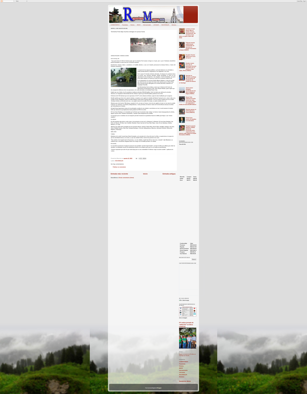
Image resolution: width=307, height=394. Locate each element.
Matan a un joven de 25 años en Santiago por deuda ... (187, 354)
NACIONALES (165, 25)
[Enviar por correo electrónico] (139, 158)
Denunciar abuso (185, 381)
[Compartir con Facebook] (144, 158)
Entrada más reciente (119, 174)
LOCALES (156, 25)
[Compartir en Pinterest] (145, 158)
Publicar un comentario (119, 167)
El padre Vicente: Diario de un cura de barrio (190, 56)
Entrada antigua (169, 174)
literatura (174, 25)
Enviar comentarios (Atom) (126, 177)
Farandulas (125, 25)
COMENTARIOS (115, 25)
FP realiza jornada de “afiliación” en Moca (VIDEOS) (186, 324)
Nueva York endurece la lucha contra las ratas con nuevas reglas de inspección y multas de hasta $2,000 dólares (187, 100)
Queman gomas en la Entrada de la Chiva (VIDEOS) (191, 111)
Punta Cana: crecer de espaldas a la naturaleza (191, 119)
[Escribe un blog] (141, 158)
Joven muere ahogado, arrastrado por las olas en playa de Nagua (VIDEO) (191, 90)
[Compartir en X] (142, 158)
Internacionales (147, 25)
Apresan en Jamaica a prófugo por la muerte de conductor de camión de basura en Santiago (187, 79)
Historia (132, 25)
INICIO (139, 25)
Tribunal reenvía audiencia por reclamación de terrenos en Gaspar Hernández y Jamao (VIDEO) (187, 46)
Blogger (159, 388)
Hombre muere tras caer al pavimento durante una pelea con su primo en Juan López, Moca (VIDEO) (187, 67)
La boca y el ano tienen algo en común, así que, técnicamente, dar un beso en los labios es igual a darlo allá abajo (187, 33)
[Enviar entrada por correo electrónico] (136, 158)
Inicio (145, 174)
